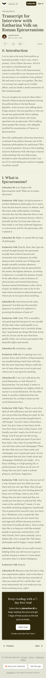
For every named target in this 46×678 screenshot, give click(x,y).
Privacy (24, 657)
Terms (31, 657)
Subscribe (31, 3)
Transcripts (8, 11)
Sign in (40, 3)
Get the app (35, 666)
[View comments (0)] (13, 43)
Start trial (23, 627)
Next (37, 646)
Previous (10, 646)
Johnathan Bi (13, 35)
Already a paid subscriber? (23, 634)
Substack (10, 672)
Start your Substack (16, 666)
